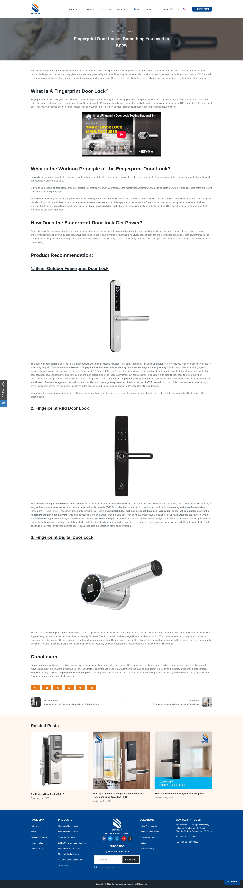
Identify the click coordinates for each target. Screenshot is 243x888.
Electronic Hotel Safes (68, 831)
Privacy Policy (37, 843)
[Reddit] (80, 687)
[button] (186, 9)
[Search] (179, 9)
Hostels (143, 843)
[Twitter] (110, 838)
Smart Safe (63, 865)
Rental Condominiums (149, 831)
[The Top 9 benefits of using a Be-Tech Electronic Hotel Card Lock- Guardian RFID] (121, 760)
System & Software (66, 837)
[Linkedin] (117, 838)
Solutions (89, 9)
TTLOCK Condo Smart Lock (70, 860)
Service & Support (39, 837)
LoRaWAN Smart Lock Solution (72, 843)
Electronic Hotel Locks (68, 826)
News (137, 9)
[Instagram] (130, 838)
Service (149, 9)
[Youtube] (123, 838)
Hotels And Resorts (148, 826)
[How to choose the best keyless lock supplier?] (183, 760)
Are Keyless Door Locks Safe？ (47, 794)
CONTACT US (37, 848)
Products (72, 9)
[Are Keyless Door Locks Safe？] (59, 761)
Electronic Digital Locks (68, 854)
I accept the (109, 867)
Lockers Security (147, 848)
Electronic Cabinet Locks (69, 848)
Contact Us (167, 9)
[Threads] (91, 687)
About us (121, 9)
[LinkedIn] (69, 687)
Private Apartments (148, 837)
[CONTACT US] (3, 403)
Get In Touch (203, 9)
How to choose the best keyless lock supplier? (179, 793)
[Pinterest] (57, 687)
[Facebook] (35, 687)
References (106, 9)
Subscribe (130, 860)
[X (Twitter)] (46, 687)
